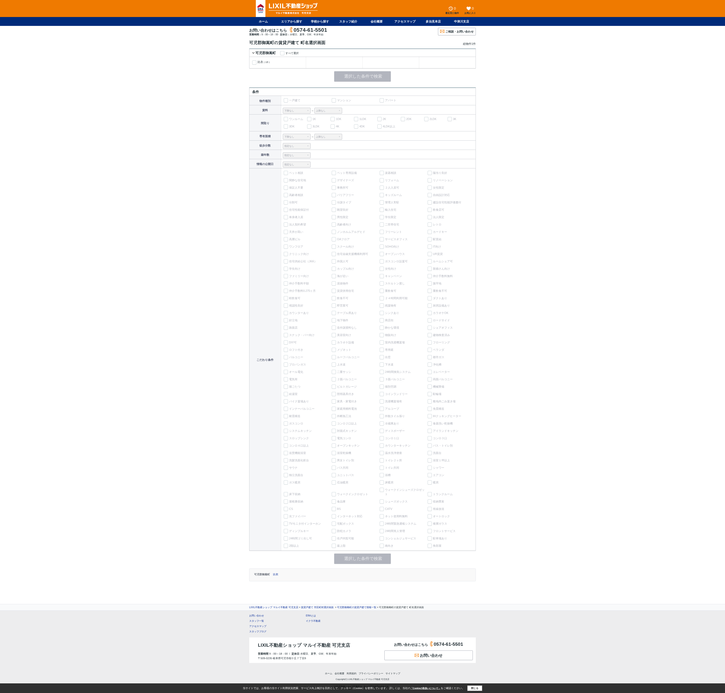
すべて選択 (292, 53)
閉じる (474, 688)
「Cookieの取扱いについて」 (425, 688)
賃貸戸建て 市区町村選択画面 (317, 607)
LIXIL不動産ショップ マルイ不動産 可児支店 (273, 607)
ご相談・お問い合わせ (459, 31)
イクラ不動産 (313, 620)
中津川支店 (461, 21)
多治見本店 (433, 21)
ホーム (263, 21)
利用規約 (351, 673)
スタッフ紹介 (348, 21)
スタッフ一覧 (256, 620)
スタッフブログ (257, 631)
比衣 (264, 61)
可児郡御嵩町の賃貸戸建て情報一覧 (356, 607)
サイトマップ (393, 673)
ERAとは (311, 615)
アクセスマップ (257, 626)
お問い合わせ (256, 615)
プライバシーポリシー (371, 673)
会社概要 (377, 21)
